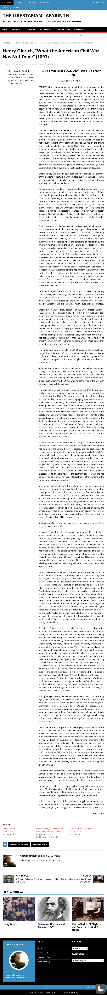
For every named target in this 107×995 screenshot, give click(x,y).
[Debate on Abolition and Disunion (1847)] (53, 909)
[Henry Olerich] (19, 909)
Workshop (17, 29)
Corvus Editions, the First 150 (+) (84, 828)
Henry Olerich (9, 828)
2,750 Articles (54, 856)
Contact (5, 7)
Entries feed (42, 953)
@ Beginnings (45, 29)
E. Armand (79, 29)
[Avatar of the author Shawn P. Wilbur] (18, 967)
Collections (58, 2)
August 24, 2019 (13, 64)
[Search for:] (90, 35)
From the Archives (49, 64)
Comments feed (44, 957)
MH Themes (75, 992)
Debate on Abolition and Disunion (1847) (51, 926)
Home (4, 29)
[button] (101, 989)
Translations (63, 29)
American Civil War (19, 844)
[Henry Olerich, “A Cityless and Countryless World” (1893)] (88, 909)
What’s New (6, 2)
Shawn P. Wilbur (30, 64)
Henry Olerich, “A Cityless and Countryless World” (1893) (49, 830)
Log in (39, 948)
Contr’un (30, 29)
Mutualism (44, 2)
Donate (17, 7)
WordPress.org (43, 961)
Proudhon (30, 2)
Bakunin (19, 2)
